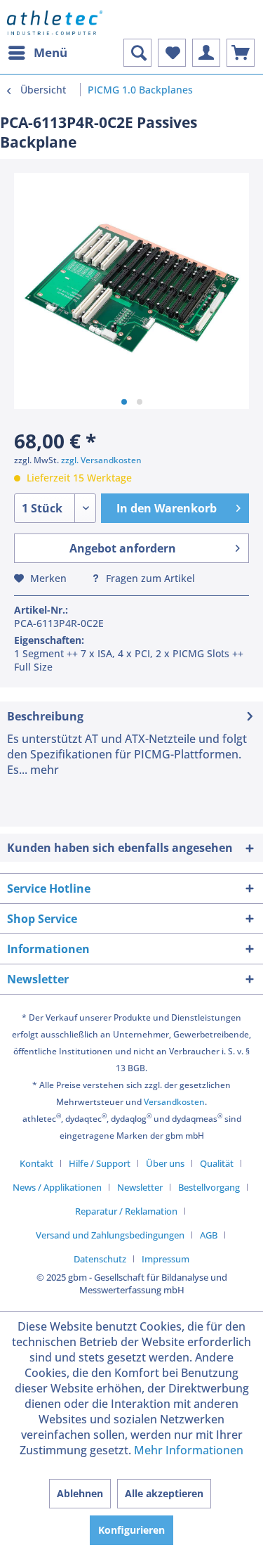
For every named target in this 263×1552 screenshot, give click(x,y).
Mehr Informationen (188, 1450)
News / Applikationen (57, 1187)
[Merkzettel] (172, 53)
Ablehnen (80, 1493)
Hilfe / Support (99, 1163)
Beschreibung (45, 716)
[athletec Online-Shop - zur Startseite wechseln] (54, 23)
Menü (50, 52)
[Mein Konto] (206, 53)
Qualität (217, 1163)
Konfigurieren (131, 1530)
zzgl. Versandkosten (101, 460)
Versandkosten (174, 1102)
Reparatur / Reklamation (126, 1211)
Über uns (165, 1163)
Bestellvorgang (209, 1187)
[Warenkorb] (241, 53)
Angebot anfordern (122, 548)
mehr (43, 769)
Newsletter (140, 1187)
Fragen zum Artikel (149, 578)
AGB (208, 1235)
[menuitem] (37, 53)
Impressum (165, 1259)
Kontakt (36, 1163)
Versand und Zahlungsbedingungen (110, 1235)
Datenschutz (100, 1259)
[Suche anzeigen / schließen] (137, 53)
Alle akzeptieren (164, 1493)
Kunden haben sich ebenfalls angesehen (120, 847)
